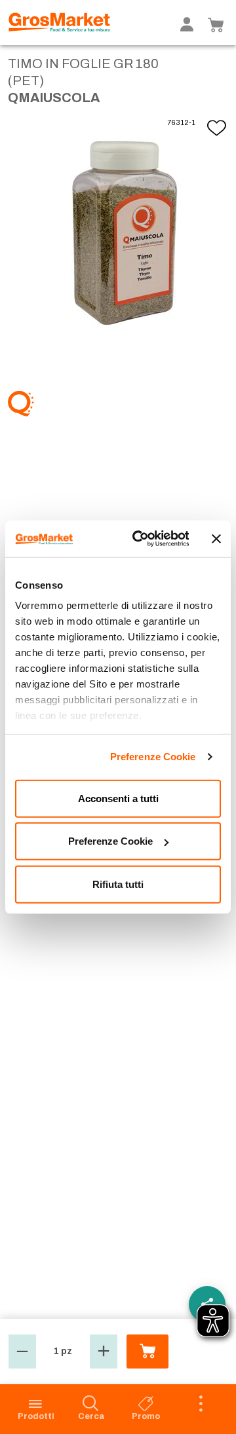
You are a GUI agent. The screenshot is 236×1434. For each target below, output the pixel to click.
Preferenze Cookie (153, 756)
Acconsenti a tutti (118, 797)
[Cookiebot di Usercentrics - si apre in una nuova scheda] (139, 538)
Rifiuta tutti (118, 883)
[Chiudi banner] (216, 538)
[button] (22, 1351)
